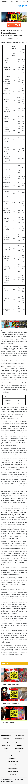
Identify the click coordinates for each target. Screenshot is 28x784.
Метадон (5, 1)
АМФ (17, 1)
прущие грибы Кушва (6, 747)
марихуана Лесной (13, 768)
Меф (12, 1)
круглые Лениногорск (12, 756)
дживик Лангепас (19, 751)
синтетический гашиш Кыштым (19, 737)
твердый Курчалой (6, 735)
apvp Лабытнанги (19, 748)
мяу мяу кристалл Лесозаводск (13, 773)
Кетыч (22, 1)
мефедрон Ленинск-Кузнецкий (13, 763)
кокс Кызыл (6, 751)
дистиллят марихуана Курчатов (6, 740)
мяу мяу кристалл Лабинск (19, 743)
